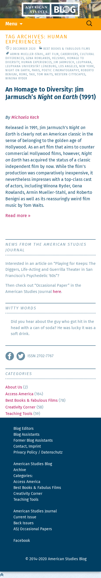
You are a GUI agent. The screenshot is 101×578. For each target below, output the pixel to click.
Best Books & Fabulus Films (37, 488)
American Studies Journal (35, 511)
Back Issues (23, 523)
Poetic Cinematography (60, 70)
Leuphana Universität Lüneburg (31, 66)
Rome (23, 74)
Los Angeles (67, 66)
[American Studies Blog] (50, 9)
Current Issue (24, 517)
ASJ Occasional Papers (32, 529)
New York (86, 66)
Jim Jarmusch (64, 62)
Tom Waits (45, 74)
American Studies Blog (32, 464)
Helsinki (58, 58)
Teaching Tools (18, 414)
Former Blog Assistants (33, 440)
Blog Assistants (26, 435)
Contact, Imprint (27, 446)
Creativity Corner (20, 407)
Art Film (52, 54)
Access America (19, 394)
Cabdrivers (69, 54)
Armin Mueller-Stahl (27, 54)
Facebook (21, 541)
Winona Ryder (16, 78)
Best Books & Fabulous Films (66, 49)
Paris (36, 70)
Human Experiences (36, 62)
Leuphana (84, 62)
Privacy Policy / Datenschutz (37, 452)
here (57, 292)
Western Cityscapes (70, 74)
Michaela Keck (25, 117)
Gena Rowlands (38, 58)
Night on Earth (17, 70)
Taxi (32, 74)
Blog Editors (23, 429)
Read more (17, 216)
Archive (19, 470)
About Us (13, 387)
